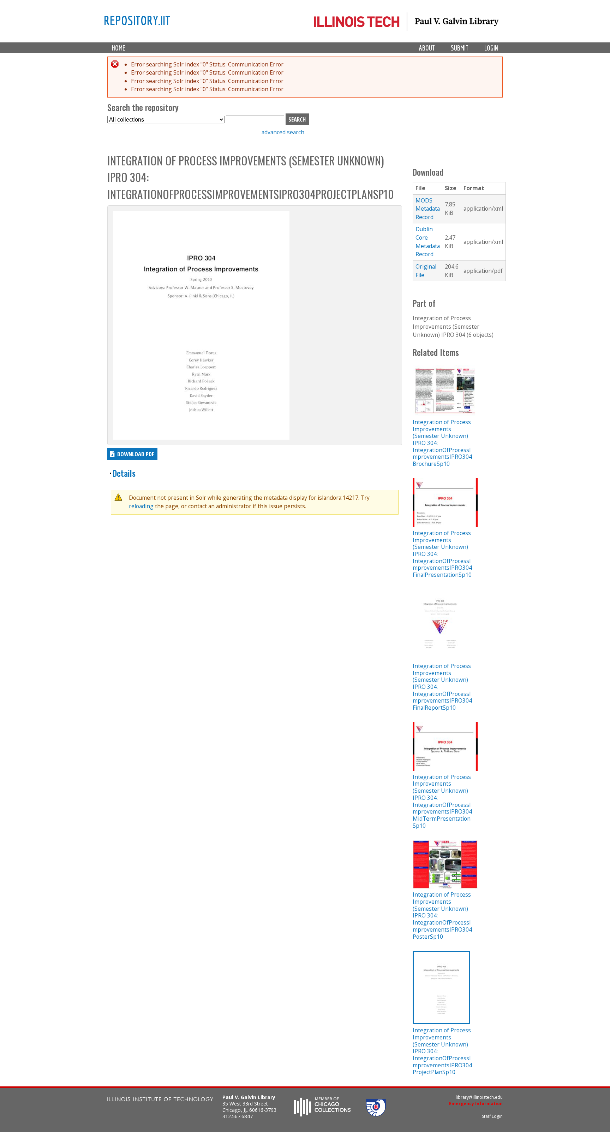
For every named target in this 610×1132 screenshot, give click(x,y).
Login (491, 48)
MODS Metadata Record (427, 209)
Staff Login (492, 1116)
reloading (141, 506)
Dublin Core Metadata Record (427, 241)
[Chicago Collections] (322, 1114)
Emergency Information (476, 1104)
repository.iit (137, 20)
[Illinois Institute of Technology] (160, 1100)
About (427, 48)
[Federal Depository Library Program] (376, 1114)
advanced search (283, 132)
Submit (459, 48)
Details (124, 473)
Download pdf (135, 454)
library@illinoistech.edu (479, 1097)
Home (118, 48)
